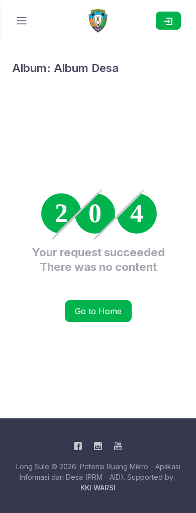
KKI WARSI (98, 487)
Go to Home (98, 311)
